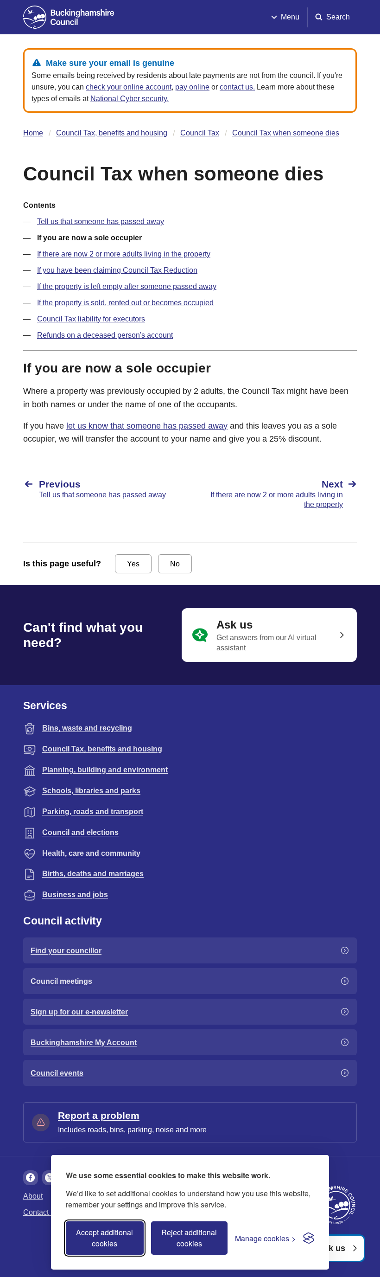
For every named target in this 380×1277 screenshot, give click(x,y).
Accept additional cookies (104, 1238)
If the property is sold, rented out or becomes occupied (125, 303)
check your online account (128, 87)
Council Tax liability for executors (91, 319)
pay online (192, 87)
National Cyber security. (129, 99)
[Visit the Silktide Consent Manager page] (308, 1238)
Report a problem (98, 1115)
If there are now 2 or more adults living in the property (123, 254)
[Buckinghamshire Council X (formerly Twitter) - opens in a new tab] (49, 1177)
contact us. (237, 87)
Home (33, 133)
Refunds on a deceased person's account (105, 335)
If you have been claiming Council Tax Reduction (117, 270)
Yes (133, 564)
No (175, 564)
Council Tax (199, 133)
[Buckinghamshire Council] (68, 17)
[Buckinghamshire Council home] (336, 1205)
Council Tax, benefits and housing (111, 133)
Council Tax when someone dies (285, 133)
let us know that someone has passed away (147, 425)
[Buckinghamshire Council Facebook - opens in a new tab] (30, 1177)
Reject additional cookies (189, 1238)
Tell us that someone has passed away (100, 221)
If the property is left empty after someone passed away (126, 286)
